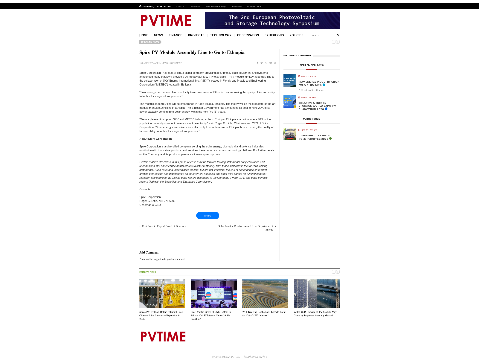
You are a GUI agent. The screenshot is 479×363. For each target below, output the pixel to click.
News (158, 35)
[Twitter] (261, 63)
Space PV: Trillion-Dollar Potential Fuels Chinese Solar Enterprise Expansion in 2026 (161, 315)
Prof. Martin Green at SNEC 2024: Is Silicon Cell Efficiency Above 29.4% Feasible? (211, 315)
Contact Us (195, 6)
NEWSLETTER (254, 6)
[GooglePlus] (265, 63)
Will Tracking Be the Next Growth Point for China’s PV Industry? (264, 313)
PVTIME (235, 356)
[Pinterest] (270, 63)
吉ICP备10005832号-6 (255, 356)
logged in (159, 259)
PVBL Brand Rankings (216, 6)
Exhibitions (274, 35)
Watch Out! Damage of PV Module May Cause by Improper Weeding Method (315, 313)
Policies (296, 35)
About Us (180, 6)
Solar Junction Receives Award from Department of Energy (245, 227)
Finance (175, 35)
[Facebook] (257, 63)
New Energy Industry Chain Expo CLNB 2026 (318, 83)
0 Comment (176, 63)
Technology (220, 35)
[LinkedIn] (274, 63)
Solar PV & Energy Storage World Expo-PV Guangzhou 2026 (317, 106)
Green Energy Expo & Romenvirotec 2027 (314, 137)
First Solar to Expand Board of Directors (164, 226)
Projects (196, 35)
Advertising (236, 6)
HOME (143, 35)
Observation (248, 35)
